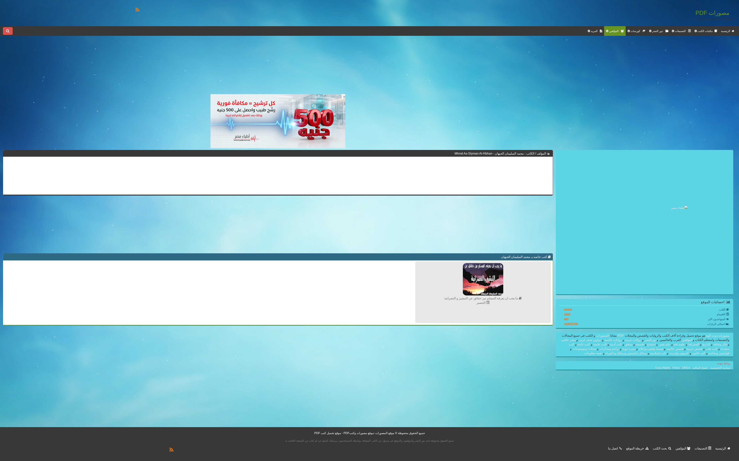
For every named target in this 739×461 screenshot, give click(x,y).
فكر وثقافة (720, 344)
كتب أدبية (616, 344)
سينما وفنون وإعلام (651, 348)
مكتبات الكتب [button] (705, 31)
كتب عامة (584, 344)
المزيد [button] (595, 31)
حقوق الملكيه (700, 367)
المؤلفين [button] (614, 31)
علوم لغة (679, 344)
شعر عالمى (568, 339)
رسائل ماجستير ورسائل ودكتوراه (626, 353)
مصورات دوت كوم (717, 335)
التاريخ (706, 344)
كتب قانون (698, 353)
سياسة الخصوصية (720, 367)
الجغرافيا (693, 344)
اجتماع (651, 344)
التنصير (481, 302)
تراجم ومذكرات (609, 348)
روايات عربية (633, 339)
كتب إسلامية (658, 353)
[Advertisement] (277, 67)
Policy (676, 367)
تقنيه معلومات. (593, 353)
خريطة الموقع (635, 448)
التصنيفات (701, 448)
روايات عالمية (613, 339)
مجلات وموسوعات (584, 348)
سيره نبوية (628, 348)
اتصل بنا (613, 448)
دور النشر (650, 339)
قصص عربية (694, 348)
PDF (621, 335)
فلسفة (640, 344)
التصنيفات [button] (681, 31)
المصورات (602, 335)
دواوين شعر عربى (590, 339)
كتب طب (711, 348)
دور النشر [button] (658, 31)
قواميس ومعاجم (718, 353)
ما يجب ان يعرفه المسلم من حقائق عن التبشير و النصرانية (481, 298)
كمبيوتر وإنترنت (679, 353)
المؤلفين (687, 339)
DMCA (686, 367)
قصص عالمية (674, 348)
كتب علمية (600, 344)
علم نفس (664, 344)
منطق (628, 344)
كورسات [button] (636, 31)
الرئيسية (726, 31)
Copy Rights (663, 367)
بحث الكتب (660, 448)
